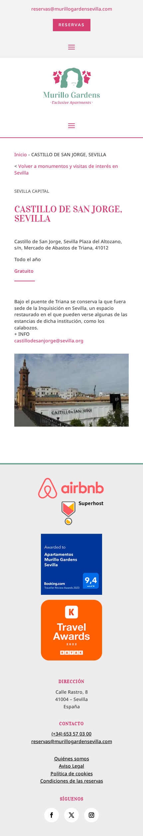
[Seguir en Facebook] (51, 815)
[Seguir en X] (71, 815)
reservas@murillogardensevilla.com (71, 9)
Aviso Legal (71, 766)
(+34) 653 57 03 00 (71, 734)
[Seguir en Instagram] (91, 815)
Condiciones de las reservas (71, 781)
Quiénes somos (71, 758)
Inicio (20, 154)
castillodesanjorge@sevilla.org (48, 340)
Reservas (72, 25)
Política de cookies (72, 773)
